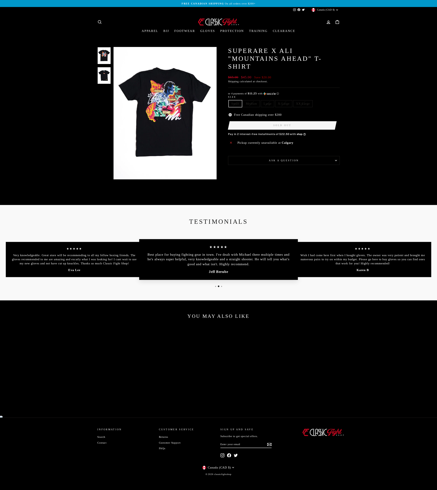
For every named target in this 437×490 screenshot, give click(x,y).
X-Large (283, 103)
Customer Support (170, 442)
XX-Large (303, 103)
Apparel (150, 31)
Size (232, 97)
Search (101, 436)
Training (258, 31)
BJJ (166, 31)
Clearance (284, 31)
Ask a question (284, 160)
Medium (251, 103)
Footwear (184, 31)
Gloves (207, 31)
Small (235, 103)
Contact (102, 442)
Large (268, 103)
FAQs (162, 448)
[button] (284, 93)
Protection (232, 31)
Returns (163, 436)
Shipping (233, 81)
